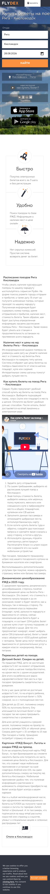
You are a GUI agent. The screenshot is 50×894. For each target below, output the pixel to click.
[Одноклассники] (23, 97)
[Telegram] (30, 97)
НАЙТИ (25, 63)
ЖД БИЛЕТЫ (34, 3)
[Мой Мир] (27, 97)
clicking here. (9, 882)
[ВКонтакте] (19, 97)
